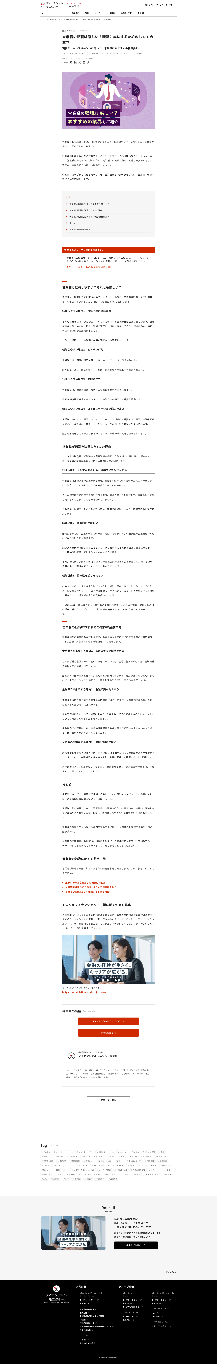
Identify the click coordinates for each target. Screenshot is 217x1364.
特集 (87, 13)
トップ (42, 19)
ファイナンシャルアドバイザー (107, 1021)
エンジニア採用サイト (132, 1307)
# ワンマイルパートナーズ (92, 1156)
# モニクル (116, 1174)
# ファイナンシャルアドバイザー (75, 53)
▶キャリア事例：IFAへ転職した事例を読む (89, 266)
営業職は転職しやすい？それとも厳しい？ (89, 203)
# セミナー (83, 1165)
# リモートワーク (151, 1174)
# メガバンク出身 (101, 1174)
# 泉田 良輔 (149, 1161)
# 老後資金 (152, 1165)
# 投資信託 (55, 1179)
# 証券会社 (88, 1161)
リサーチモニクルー (160, 1326)
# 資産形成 (162, 1161)
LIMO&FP (156, 1316)
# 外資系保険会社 (138, 1170)
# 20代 (57, 1170)
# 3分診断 (45, 1165)
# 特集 (161, 1152)
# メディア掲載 (105, 1170)
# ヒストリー (118, 1165)
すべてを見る (107, 1032)
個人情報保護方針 (87, 1309)
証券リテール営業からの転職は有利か (85, 882)
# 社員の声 (133, 1156)
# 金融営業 (94, 53)
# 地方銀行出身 (121, 1170)
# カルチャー (146, 1156)
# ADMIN (100, 1161)
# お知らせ (111, 1156)
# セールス (127, 53)
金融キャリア (126, 13)
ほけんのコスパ (86, 1343)
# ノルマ (58, 1174)
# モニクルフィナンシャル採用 (143, 1152)
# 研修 (66, 1179)
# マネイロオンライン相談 (84, 1170)
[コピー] (88, 62)
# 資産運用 (62, 1161)
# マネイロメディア (133, 1161)
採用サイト (149, 5)
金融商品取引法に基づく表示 (92, 1316)
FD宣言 (83, 1319)
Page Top (171, 1272)
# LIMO (67, 1170)
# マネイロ (122, 1152)
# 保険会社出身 (48, 1161)
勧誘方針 (83, 1312)
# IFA (112, 1152)
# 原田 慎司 (75, 1161)
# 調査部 (88, 1179)
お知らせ (141, 13)
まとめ (72, 222)
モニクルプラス (129, 1316)
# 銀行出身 (46, 1170)
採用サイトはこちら (136, 1245)
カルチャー (99, 13)
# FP (110, 1161)
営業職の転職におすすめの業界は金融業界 (89, 216)
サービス (159, 5)
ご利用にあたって (87, 1323)
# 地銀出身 (166, 1174)
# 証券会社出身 (167, 1165)
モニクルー (127, 1320)
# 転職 (121, 1156)
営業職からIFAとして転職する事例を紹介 (87, 891)
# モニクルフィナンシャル (111, 53)
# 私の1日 (77, 1179)
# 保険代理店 (60, 1156)
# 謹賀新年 (100, 1179)
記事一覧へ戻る (108, 1100)
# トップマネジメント (100, 1165)
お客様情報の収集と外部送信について (95, 1326)
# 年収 (141, 1165)
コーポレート (171, 5)
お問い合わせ (85, 1330)
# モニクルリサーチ (132, 1174)
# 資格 (151, 1170)
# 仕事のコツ (161, 1156)
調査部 (112, 13)
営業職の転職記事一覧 (80, 229)
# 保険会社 (46, 1156)
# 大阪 (44, 1179)
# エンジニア (70, 1165)
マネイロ (83, 1339)
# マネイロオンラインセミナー (78, 1174)
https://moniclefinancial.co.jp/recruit (85, 992)
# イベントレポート (166, 1170)
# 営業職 (139, 53)
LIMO (154, 1313)
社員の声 (75, 13)
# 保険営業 (73, 1156)
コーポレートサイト (88, 1300)
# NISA (118, 1161)
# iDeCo (57, 1165)
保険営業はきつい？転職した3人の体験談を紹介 (91, 887)
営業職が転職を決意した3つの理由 (85, 210)
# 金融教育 (113, 1179)
